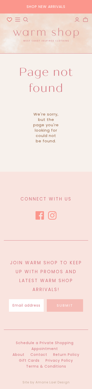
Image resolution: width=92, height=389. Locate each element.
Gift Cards (29, 360)
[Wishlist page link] (9, 19)
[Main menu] (17, 19)
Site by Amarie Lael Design (46, 382)
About (19, 354)
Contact (38, 354)
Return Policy (66, 354)
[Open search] (25, 19)
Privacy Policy (59, 360)
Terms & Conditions (46, 366)
